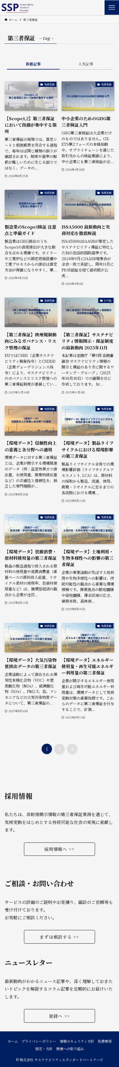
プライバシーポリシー (38, 1041)
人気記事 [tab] (85, 64)
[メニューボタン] (112, 7)
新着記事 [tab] (33, 64)
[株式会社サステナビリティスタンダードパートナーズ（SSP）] (17, 7)
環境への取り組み (70, 1048)
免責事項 (104, 1041)
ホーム (13, 1041)
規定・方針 (44, 1048)
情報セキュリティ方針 (77, 1041)
